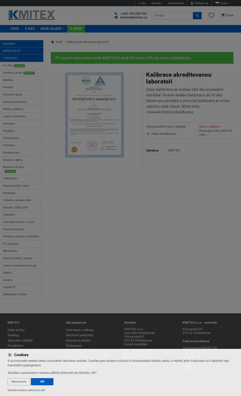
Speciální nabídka (20, 340)
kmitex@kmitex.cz (133, 17)
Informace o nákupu (80, 330)
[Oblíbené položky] (211, 15)
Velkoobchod (176, 3)
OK (42, 381)
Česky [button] (223, 3)
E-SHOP (76, 28)
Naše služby (16, 330)
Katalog (13, 335)
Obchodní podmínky (80, 335)
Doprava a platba (78, 340)
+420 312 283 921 (133, 13)
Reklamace (74, 346)
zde (42, 390)
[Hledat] (197, 15)
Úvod (15, 28)
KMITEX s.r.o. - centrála (200, 322)
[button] (40, 80)
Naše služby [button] (51, 28)
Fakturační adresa (196, 341)
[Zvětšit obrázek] (94, 115)
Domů (59, 41)
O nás (142, 3)
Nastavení (18, 381)
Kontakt (157, 3)
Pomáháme (15, 346)
